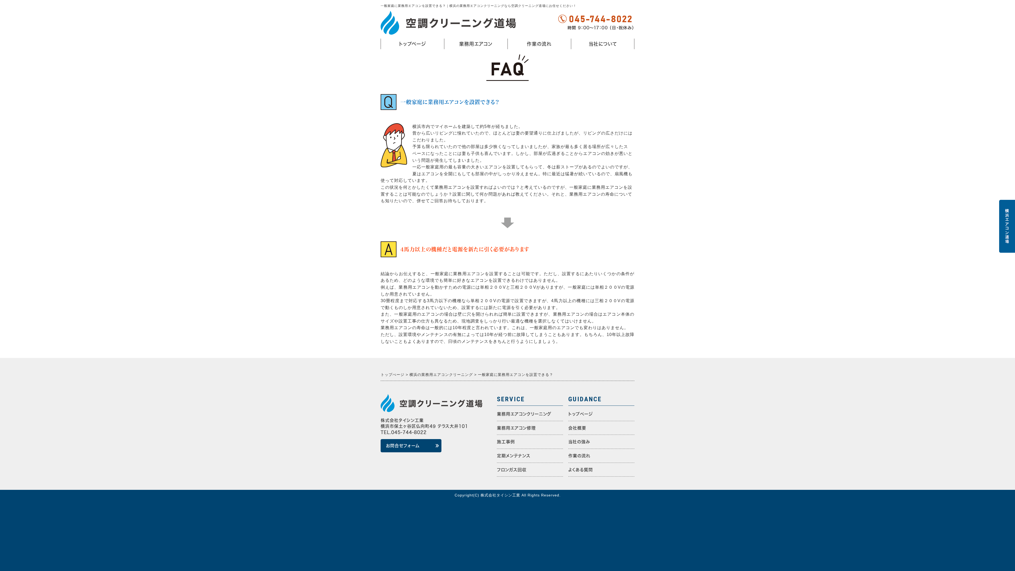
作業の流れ (539, 44)
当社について (595, 45)
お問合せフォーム (403, 446)
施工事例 (506, 442)
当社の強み (579, 442)
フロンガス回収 (512, 470)
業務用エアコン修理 (516, 428)
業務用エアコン (471, 45)
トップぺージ (580, 414)
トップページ (412, 44)
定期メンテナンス (513, 456)
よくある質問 (580, 470)
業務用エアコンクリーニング (524, 414)
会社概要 (577, 428)
